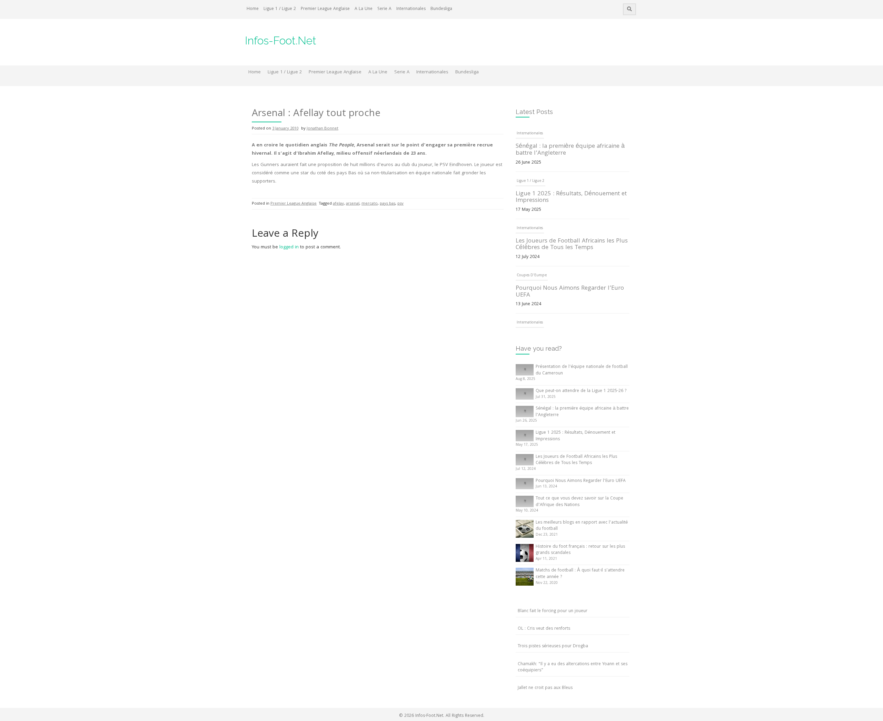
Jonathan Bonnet (322, 128)
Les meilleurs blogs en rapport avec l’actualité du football (582, 526)
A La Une (364, 9)
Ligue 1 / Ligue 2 (280, 9)
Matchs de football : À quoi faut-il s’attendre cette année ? (580, 574)
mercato (369, 203)
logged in (289, 247)
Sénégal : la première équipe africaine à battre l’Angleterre (570, 150)
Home (253, 9)
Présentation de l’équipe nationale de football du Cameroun (582, 370)
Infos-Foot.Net (280, 40)
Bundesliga (441, 9)
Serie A (384, 9)
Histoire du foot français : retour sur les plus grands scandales (580, 550)
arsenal (352, 203)
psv (400, 203)
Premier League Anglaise (325, 9)
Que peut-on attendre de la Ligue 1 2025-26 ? (581, 391)
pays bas (387, 203)
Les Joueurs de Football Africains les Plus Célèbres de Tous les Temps (572, 244)
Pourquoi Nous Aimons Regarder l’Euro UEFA (570, 292)
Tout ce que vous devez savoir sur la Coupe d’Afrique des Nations (579, 502)
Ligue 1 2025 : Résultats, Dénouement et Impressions (571, 197)
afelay (338, 203)
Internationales (411, 9)
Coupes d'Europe (532, 275)
